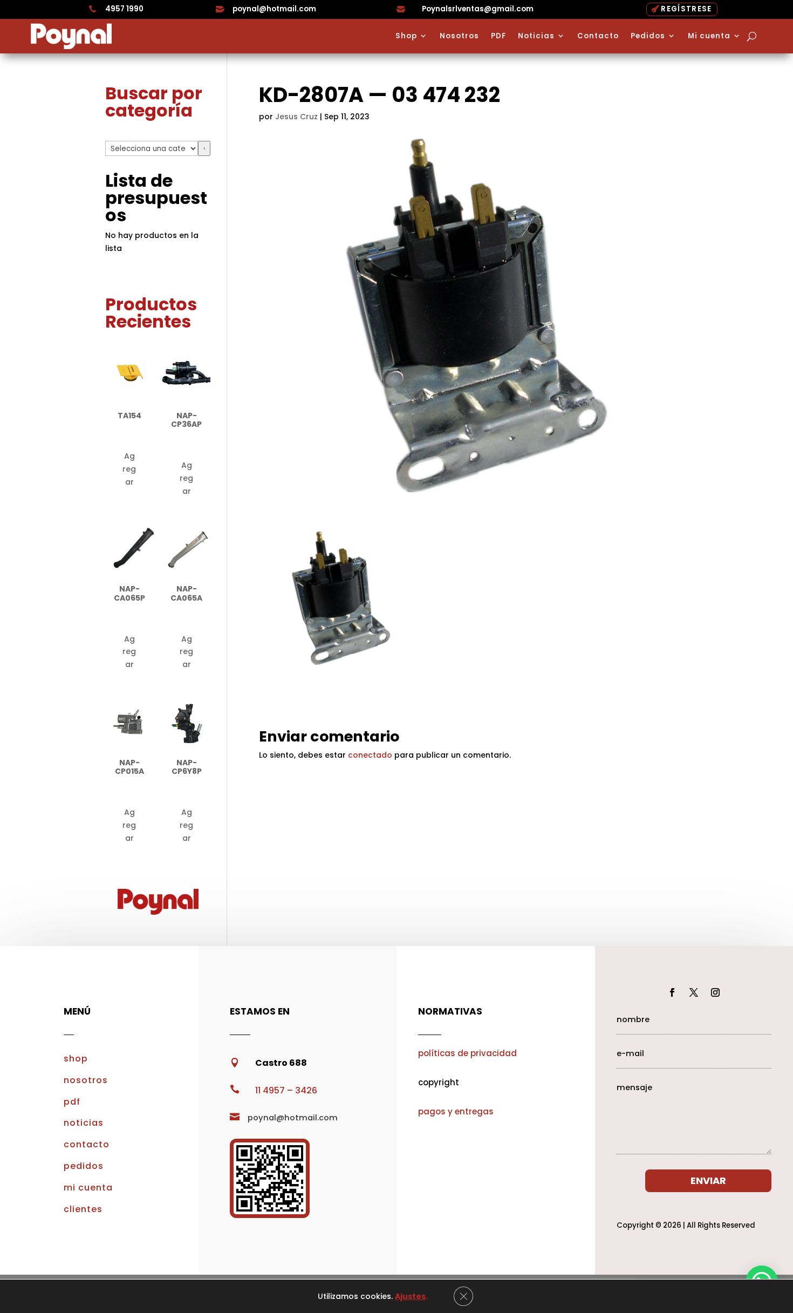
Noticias (536, 36)
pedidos (84, 1166)
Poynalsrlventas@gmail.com (478, 9)
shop (76, 1058)
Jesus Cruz (296, 116)
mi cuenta (88, 1187)
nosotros (86, 1080)
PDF (498, 36)
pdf (72, 1102)
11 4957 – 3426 (286, 1090)
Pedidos (648, 36)
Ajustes (410, 1296)
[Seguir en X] (693, 992)
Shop (406, 36)
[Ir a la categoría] (204, 148)
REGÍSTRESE (686, 9)
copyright (438, 1082)
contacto (87, 1144)
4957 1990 (124, 9)
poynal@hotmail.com (274, 9)
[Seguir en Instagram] (715, 992)
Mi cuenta (709, 36)
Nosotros (459, 36)
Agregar (129, 469)
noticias (84, 1123)
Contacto (598, 36)
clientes (83, 1209)
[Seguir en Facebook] (672, 992)
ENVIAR (708, 1180)
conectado (370, 755)
